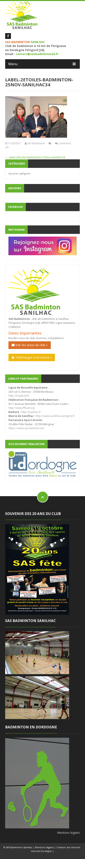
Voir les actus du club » (31, 345)
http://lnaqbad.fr (18, 395)
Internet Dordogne (41, 851)
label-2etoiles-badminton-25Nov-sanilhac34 (35, 157)
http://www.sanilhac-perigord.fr (55, 416)
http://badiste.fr (31, 412)
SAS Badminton (36, 143)
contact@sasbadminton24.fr (37, 54)
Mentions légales (68, 833)
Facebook (15, 207)
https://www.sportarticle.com (26, 428)
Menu (13, 63)
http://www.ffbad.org (21, 408)
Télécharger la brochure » (33, 357)
